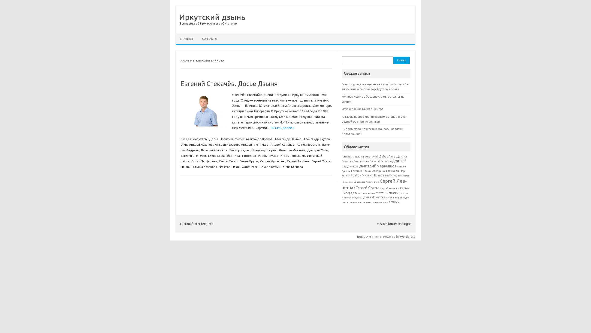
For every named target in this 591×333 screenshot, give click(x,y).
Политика (227, 139)
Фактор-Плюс (229, 166)
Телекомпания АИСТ (366, 193)
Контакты (209, 38)
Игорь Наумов (268, 155)
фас (398, 202)
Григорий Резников (381, 161)
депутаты (357, 197)
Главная (186, 38)
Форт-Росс (249, 166)
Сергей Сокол (367, 188)
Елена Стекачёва (220, 155)
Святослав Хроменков (366, 182)
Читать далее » (282, 128)
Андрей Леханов (201, 144)
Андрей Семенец (282, 144)
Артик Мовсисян (308, 144)
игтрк (389, 197)
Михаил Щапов (373, 175)
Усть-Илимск (388, 192)
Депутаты (200, 139)
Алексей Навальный (353, 156)
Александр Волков (259, 139)
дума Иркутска (374, 197)
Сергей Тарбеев (298, 161)
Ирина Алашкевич (388, 171)
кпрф (396, 197)
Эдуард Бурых (270, 166)
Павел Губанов (393, 175)
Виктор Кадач (239, 150)
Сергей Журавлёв (272, 161)
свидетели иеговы (360, 202)
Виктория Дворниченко (355, 161)
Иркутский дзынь (212, 16)
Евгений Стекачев (193, 155)
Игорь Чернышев (292, 155)
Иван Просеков (245, 155)
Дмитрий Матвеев (292, 150)
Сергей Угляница (389, 188)
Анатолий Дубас (376, 156)
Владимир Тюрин (264, 150)
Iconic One (364, 236)
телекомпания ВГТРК (384, 202)
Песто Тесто (228, 161)
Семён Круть (249, 161)
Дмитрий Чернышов (378, 166)
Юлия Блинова (293, 166)
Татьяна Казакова (204, 166)
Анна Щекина (398, 156)
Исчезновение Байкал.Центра (362, 109)
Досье (213, 139)
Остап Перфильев (204, 161)
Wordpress (407, 236)
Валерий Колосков (214, 150)
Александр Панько (288, 139)
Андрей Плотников (254, 144)
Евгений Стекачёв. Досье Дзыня (229, 83)
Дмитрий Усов (317, 150)
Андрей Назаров (227, 144)
